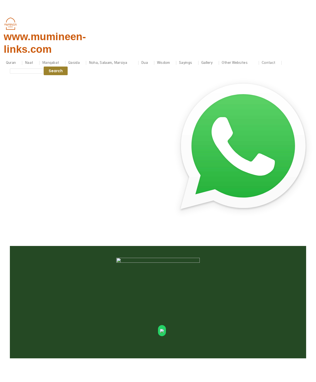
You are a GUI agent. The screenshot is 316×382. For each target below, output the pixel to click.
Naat (29, 63)
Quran (11, 63)
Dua (144, 63)
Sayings (185, 63)
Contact (268, 63)
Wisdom (163, 63)
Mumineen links (11, 3)
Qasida (74, 63)
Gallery (207, 63)
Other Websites (235, 63)
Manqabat (50, 63)
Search (56, 70)
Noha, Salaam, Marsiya (108, 63)
